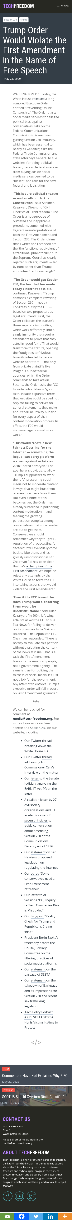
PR (45, 789)
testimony (31, 943)
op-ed (35, 873)
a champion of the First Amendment (32, 568)
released (38, 99)
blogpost (37, 916)
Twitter (31, 1194)
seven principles (36, 820)
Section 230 (10, 19)
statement (38, 852)
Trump (24, 19)
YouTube (19, 1194)
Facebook (7, 1194)
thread (47, 741)
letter (35, 778)
